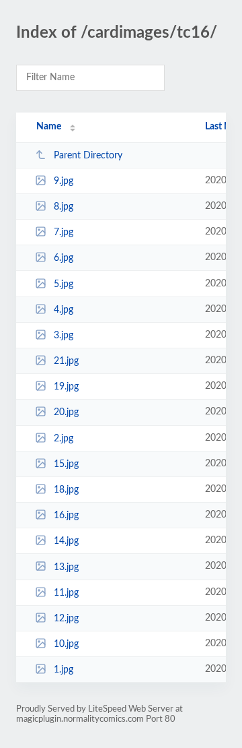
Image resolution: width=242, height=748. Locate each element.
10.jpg (66, 644)
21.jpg (66, 361)
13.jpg (66, 566)
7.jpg (63, 232)
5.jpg (63, 284)
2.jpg (63, 438)
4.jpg (63, 310)
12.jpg (66, 618)
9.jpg (63, 181)
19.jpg (66, 387)
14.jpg (66, 541)
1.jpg (63, 670)
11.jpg (66, 593)
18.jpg (66, 490)
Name (48, 126)
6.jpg (63, 258)
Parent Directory (88, 155)
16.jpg (66, 515)
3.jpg (63, 335)
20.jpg (66, 412)
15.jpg (66, 464)
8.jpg (63, 207)
